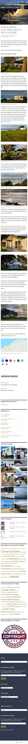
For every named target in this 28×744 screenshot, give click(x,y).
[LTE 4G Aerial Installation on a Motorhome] (20, 466)
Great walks (14, 376)
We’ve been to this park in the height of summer (13, 226)
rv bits (2, 609)
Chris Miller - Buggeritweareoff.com (8, 36)
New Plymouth (14, 286)
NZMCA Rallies (16, 566)
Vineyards (7, 614)
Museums (22, 602)
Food (19, 594)
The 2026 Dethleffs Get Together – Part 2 (11, 435)
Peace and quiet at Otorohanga (9, 383)
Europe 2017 (9, 556)
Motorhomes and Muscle (7, 389)
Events (17, 556)
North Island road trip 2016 (9, 563)
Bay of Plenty (13, 548)
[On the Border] (7, 479)
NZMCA (7, 606)
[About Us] (20, 453)
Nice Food (11, 604)
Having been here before (7, 333)
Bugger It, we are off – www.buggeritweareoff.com (11, 7)
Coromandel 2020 (8, 554)
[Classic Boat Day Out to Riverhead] (7, 493)
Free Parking (5, 597)
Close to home (10, 551)
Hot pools (23, 559)
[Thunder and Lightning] (7, 466)
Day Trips (16, 554)
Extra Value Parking (9, 594)
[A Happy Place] (7, 506)
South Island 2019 (17, 574)
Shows (8, 571)
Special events (7, 611)
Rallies (23, 569)
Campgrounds (5, 376)
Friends (22, 556)
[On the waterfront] (20, 493)
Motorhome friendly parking (10, 602)
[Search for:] (14, 662)
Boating (14, 587)
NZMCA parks (14, 606)
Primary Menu (26, 7)
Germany (3, 559)
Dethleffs (14, 592)
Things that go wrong (18, 612)
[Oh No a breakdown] (7, 453)
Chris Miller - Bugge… (14, 522)
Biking (10, 587)
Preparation (6, 568)
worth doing (15, 614)
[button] (14, 636)
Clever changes (6, 592)
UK (8, 577)
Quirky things (16, 569)
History (15, 599)
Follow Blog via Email (7, 667)
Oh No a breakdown (5, 414)
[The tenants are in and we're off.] (20, 506)
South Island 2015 (15, 571)
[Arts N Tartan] (20, 479)
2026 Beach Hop (5, 423)
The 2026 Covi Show (6, 427)
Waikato (14, 576)
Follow (3, 678)
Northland (6, 565)
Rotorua (3, 571)
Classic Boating (21, 548)
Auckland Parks (5, 548)
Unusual (3, 614)
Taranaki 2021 (12, 27)
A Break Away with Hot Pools (8, 419)
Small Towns (9, 609)
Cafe (18, 587)
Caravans (17, 590)
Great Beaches (5, 27)
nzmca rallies (23, 606)
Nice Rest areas (21, 604)
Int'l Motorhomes (6, 561)
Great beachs (15, 597)
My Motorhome (18, 561)
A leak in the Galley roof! (7, 431)
